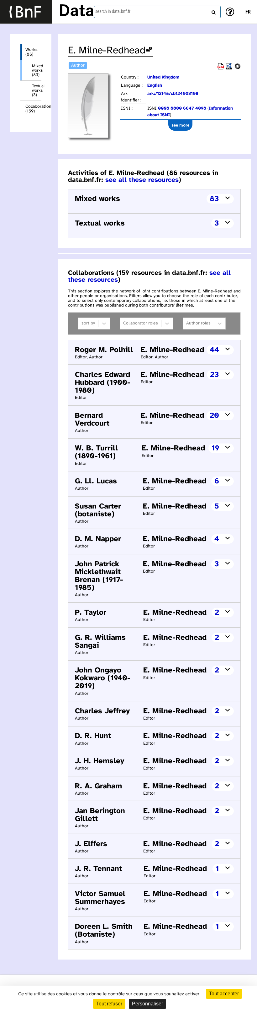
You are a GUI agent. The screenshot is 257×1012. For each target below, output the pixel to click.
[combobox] (157, 12)
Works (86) (31, 52)
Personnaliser (147, 1003)
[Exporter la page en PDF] (221, 68)
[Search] (213, 11)
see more (180, 125)
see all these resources (142, 180)
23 (214, 375)
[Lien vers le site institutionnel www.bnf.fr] (26, 12)
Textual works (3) (36, 90)
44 (214, 350)
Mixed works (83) (36, 70)
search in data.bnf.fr (112, 11)
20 (214, 416)
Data (76, 11)
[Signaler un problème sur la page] (149, 51)
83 (214, 199)
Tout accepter (224, 993)
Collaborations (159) (33, 109)
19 (215, 448)
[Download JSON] (237, 68)
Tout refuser (109, 1003)
